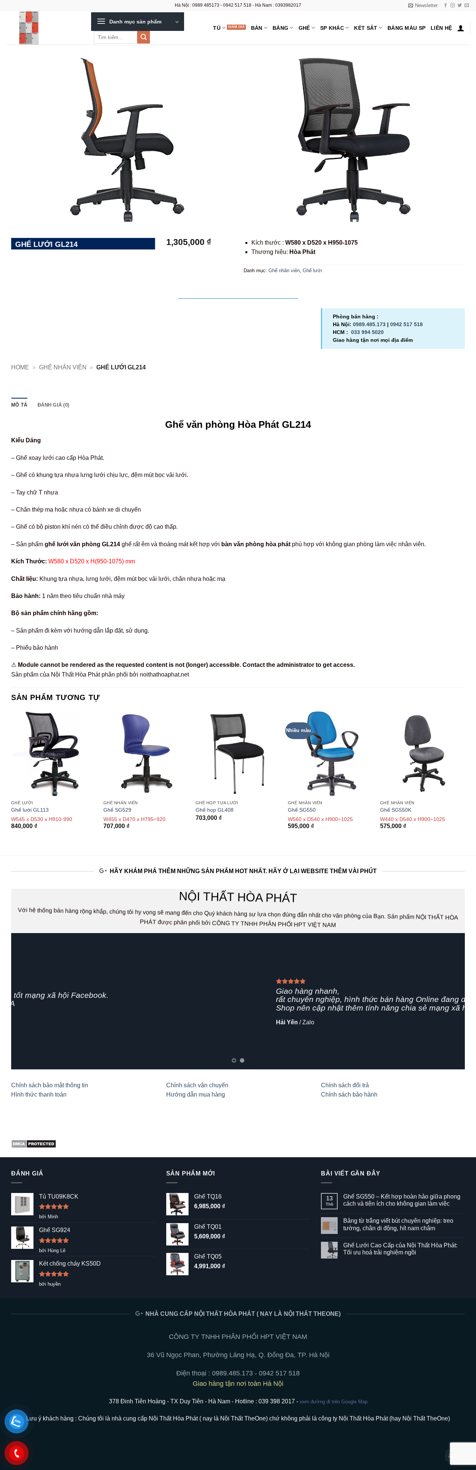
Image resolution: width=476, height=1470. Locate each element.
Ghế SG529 (117, 810)
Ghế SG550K (395, 810)
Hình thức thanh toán (39, 1094)
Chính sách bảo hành (349, 1094)
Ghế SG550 (302, 810)
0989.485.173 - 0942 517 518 (256, 1373)
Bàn (257, 28)
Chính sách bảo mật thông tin (49, 1085)
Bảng (280, 28)
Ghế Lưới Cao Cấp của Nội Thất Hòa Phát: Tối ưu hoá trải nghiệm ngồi (400, 1249)
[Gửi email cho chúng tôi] (466, 5)
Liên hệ (441, 28)
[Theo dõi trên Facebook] (445, 5)
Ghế (304, 28)
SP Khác (332, 28)
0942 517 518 (406, 324)
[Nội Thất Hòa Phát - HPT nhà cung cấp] (43, 28)
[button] (423, 5)
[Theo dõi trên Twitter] (459, 5)
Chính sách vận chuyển (197, 1085)
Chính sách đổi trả (345, 1085)
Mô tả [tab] (19, 405)
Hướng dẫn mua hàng (195, 1094)
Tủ (217, 28)
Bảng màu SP (406, 28)
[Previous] (11, 776)
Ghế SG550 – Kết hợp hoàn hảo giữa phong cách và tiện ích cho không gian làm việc (401, 1200)
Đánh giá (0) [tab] (53, 405)
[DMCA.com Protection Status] (33, 1143)
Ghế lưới (312, 270)
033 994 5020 (367, 332)
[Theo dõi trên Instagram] (452, 5)
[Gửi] (143, 37)
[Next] (464, 776)
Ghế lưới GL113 (30, 810)
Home (20, 367)
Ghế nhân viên (284, 270)
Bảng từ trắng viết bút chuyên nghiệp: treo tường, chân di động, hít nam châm (398, 1224)
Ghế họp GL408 (215, 810)
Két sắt (365, 28)
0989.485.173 (369, 324)
